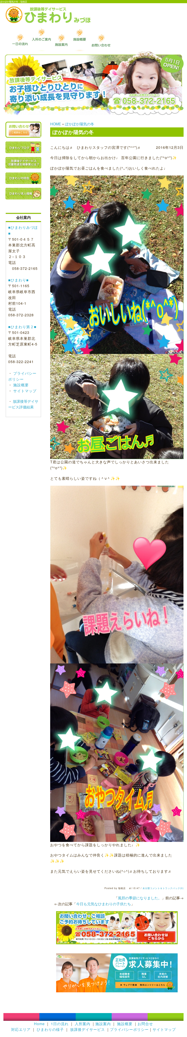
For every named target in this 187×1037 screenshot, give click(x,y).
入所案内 (82, 1023)
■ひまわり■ (18, 280)
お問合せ (145, 1023)
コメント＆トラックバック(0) (167, 888)
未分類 (146, 888)
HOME (55, 123)
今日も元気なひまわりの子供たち (103, 903)
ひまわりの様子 (50, 1029)
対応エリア (21, 1029)
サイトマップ (24, 390)
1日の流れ (60, 1023)
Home (39, 1023)
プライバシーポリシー (129, 1029)
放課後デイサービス (87, 1029)
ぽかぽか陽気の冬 (79, 123)
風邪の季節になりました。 (140, 897)
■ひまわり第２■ (22, 326)
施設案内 (103, 1023)
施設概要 (20, 384)
